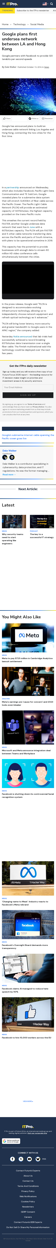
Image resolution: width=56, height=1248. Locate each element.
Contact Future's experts (28, 1170)
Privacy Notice (38, 407)
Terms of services (35, 404)
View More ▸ (28, 1101)
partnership (12, 187)
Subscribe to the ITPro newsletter (33, 10)
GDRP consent (28, 1212)
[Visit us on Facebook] (12, 1159)
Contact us (28, 1181)
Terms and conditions (28, 1186)
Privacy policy (28, 1191)
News (46, 67)
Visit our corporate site (37, 1133)
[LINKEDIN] (13, 457)
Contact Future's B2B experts (28, 1222)
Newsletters (28, 1206)
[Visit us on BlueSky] (37, 1159)
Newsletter (49, 118)
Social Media (37, 24)
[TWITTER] (5, 457)
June (32, 227)
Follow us (35, 118)
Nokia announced (22, 336)
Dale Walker (11, 67)
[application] (28, 279)
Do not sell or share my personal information (28, 1227)
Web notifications (28, 1196)
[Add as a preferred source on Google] (11, 1141)
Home (5, 24)
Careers (28, 1217)
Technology (19, 24)
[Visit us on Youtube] (29, 1159)
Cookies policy (28, 1201)
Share (8, 118)
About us (28, 1175)
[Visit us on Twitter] (21, 1159)
